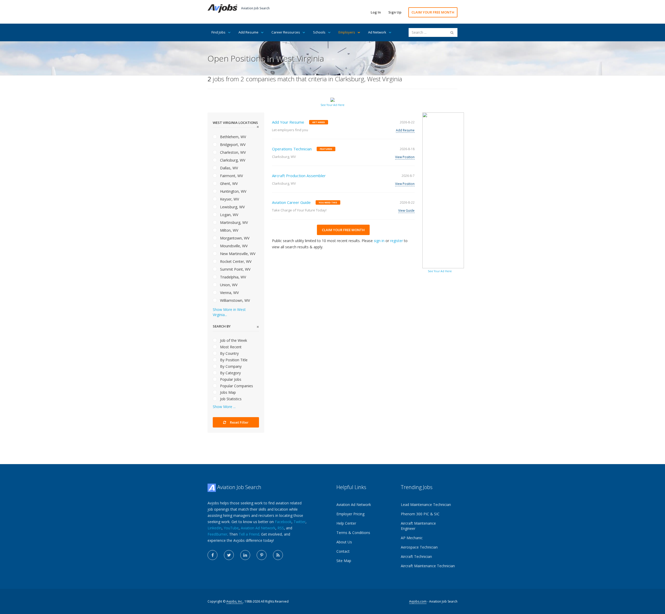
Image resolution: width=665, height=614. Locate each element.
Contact (343, 551)
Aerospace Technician (419, 547)
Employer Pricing (350, 513)
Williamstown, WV (234, 300)
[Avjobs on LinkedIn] (245, 555)
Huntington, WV (232, 191)
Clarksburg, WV (232, 160)
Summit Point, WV (234, 269)
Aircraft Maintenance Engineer (418, 526)
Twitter (299, 521)
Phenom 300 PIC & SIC (420, 513)
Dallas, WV (228, 167)
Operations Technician (292, 148)
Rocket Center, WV (235, 261)
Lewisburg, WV (232, 206)
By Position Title (233, 359)
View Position (405, 157)
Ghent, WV (228, 183)
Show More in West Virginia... (229, 312)
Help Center (346, 523)
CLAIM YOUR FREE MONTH (432, 12)
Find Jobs (218, 32)
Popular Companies (236, 385)
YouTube (231, 527)
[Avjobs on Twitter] (229, 555)
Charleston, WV (232, 152)
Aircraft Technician (416, 556)
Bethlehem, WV (232, 136)
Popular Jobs (230, 379)
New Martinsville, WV (237, 253)
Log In (376, 12)
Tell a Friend (249, 534)
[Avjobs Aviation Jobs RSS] (278, 555)
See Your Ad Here (332, 105)
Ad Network (377, 32)
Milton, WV (228, 230)
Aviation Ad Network (258, 527)
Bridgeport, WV (232, 144)
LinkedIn (215, 527)
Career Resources (285, 32)
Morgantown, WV (234, 238)
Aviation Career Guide (291, 202)
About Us (344, 541)
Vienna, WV (229, 292)
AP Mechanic (412, 537)
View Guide (406, 210)
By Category (230, 372)
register (396, 240)
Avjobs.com (418, 601)
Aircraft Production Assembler (299, 175)
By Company (230, 366)
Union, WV (228, 284)
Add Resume (248, 32)
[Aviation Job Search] (222, 8)
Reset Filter (239, 422)
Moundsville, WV (233, 245)
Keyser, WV (229, 199)
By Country (229, 353)
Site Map (343, 560)
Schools (319, 32)
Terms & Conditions (353, 532)
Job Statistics (230, 398)
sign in (379, 240)
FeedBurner (217, 534)
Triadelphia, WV (232, 277)
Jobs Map (227, 392)
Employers (346, 32)
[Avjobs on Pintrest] (262, 555)
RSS (280, 527)
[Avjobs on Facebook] (212, 555)
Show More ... (224, 406)
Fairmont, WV (231, 175)
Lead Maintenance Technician (426, 504)
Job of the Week (233, 340)
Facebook (283, 521)
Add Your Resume (288, 122)
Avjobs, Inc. (234, 601)
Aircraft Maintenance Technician (428, 565)
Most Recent (230, 346)
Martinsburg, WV (233, 222)
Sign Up (394, 12)
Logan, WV (228, 214)
